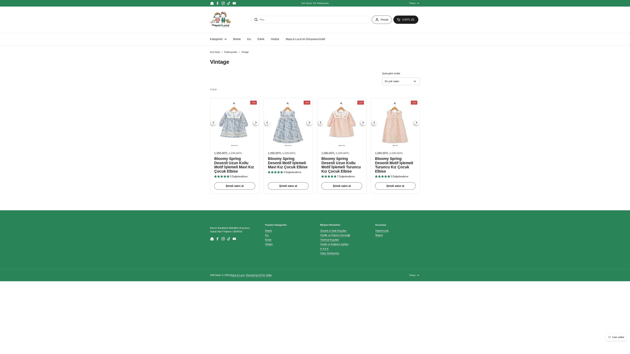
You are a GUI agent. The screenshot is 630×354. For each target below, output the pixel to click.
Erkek (268, 239)
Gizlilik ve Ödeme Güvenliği (335, 235)
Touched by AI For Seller (259, 275)
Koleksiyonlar (230, 52)
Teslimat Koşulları (329, 239)
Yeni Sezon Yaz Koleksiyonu (315, 3)
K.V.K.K (324, 248)
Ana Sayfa (215, 52)
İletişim (379, 235)
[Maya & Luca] (220, 19)
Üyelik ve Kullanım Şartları (334, 244)
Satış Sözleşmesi (329, 253)
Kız (267, 235)
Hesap (384, 19)
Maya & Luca (237, 275)
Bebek (268, 230)
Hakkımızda (381, 230)
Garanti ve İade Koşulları (333, 230)
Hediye (269, 244)
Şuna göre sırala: (391, 73)
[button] (405, 20)
